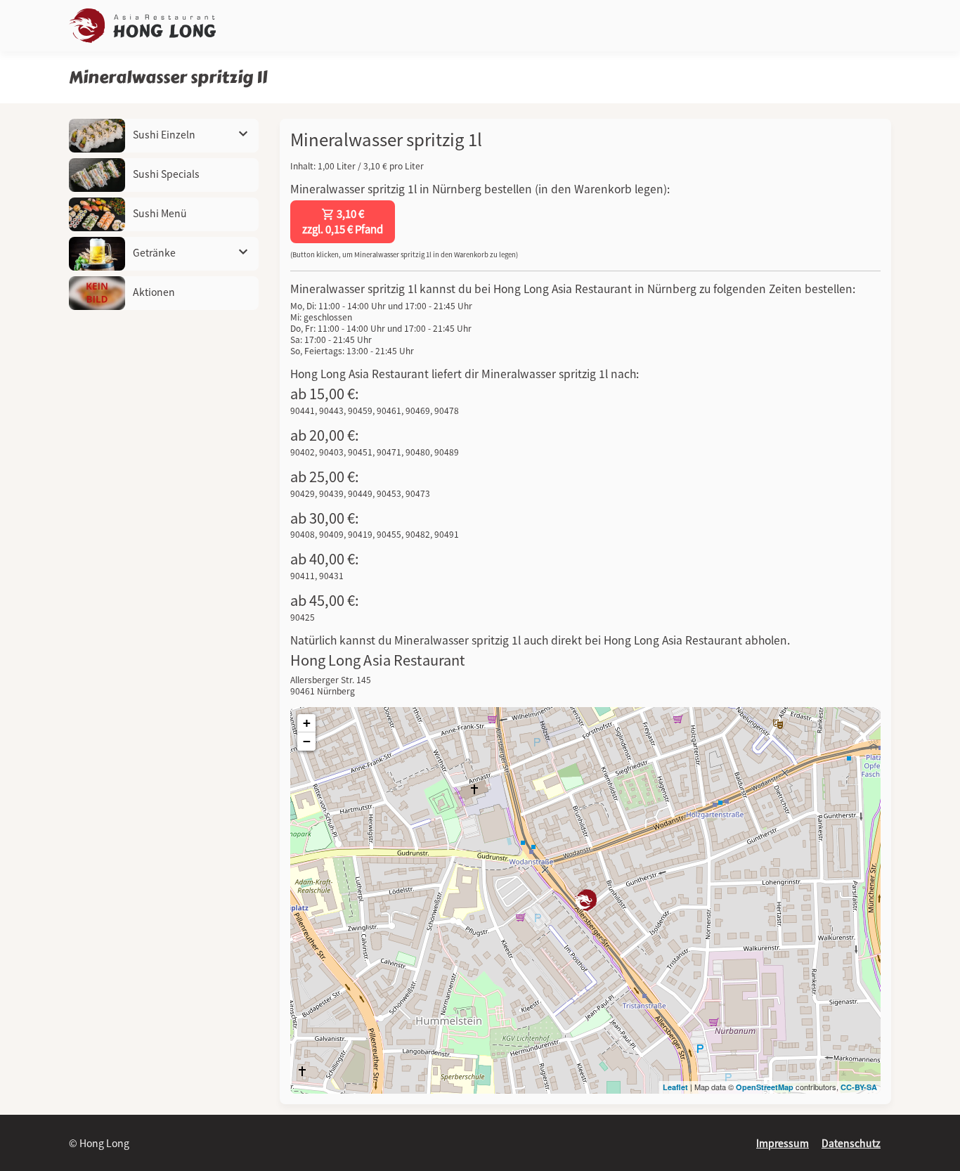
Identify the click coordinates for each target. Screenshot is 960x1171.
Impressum (782, 1143)
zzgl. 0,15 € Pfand (342, 221)
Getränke (153, 252)
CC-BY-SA (859, 1087)
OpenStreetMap (764, 1087)
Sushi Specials (165, 174)
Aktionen (153, 292)
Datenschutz (851, 1143)
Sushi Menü (159, 213)
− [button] (307, 741)
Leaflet (675, 1087)
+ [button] (307, 723)
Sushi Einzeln (163, 134)
